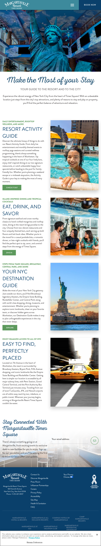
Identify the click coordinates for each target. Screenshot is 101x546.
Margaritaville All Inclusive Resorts (40, 519)
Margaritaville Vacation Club (50, 527)
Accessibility (35, 496)
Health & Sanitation (38, 503)
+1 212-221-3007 (17, 494)
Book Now (90, 4)
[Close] (97, 534)
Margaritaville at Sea (30, 527)
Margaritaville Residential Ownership (71, 527)
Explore (10, 327)
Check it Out (12, 187)
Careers (34, 489)
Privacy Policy (36, 492)
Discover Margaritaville (39, 478)
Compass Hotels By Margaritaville (61, 519)
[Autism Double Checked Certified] (94, 481)
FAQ (33, 507)
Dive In (9, 252)
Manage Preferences (34, 542)
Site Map (34, 500)
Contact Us (35, 474)
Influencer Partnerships (40, 485)
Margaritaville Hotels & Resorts (19, 519)
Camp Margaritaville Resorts (82, 518)
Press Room (35, 482)
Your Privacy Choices (68, 475)
